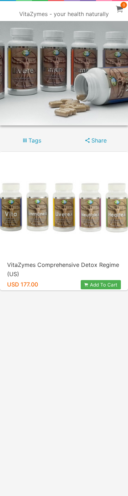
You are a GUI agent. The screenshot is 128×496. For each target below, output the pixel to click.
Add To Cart (103, 285)
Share (98, 140)
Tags (34, 140)
